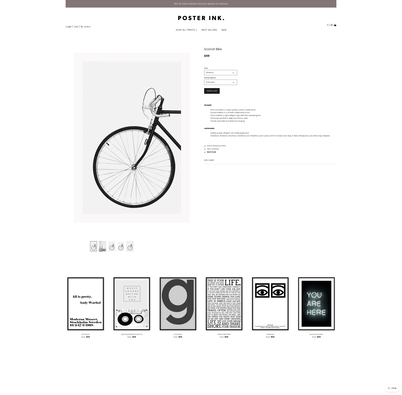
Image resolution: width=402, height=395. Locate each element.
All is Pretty (85, 334)
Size (206, 68)
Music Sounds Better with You (131, 334)
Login (69, 26)
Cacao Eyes (270, 334)
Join (76, 26)
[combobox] (97, 26)
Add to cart (212, 91)
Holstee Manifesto (224, 334)
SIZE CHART (209, 160)
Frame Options (210, 78)
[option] (93, 246)
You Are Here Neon (316, 334)
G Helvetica (178, 334)
